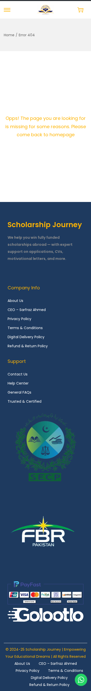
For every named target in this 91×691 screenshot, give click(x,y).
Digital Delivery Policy (26, 336)
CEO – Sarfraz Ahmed (27, 309)
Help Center (18, 383)
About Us (15, 300)
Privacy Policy (19, 318)
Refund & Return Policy (28, 346)
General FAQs (19, 392)
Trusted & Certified (24, 401)
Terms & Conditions (25, 327)
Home (9, 35)
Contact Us (18, 374)
